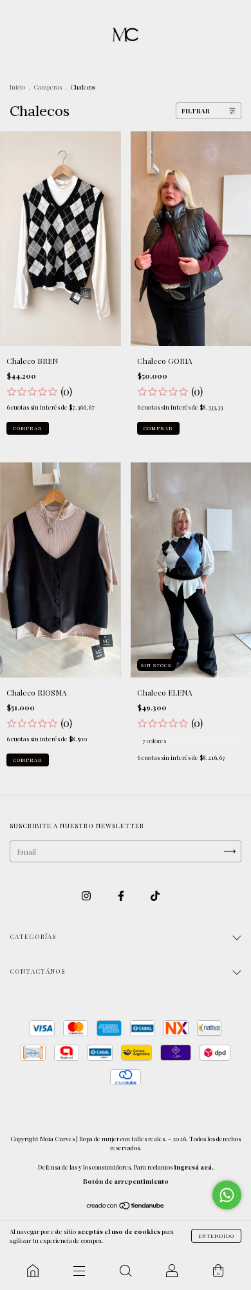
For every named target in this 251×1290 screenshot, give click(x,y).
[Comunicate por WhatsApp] (226, 1195)
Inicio (17, 86)
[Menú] (79, 1270)
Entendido (216, 1235)
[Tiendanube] (126, 1207)
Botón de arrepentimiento (126, 1181)
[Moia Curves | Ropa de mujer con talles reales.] (33, 1270)
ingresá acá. (194, 1166)
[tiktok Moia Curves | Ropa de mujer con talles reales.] (155, 896)
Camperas (47, 86)
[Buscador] (125, 1270)
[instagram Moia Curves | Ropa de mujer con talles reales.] (87, 896)
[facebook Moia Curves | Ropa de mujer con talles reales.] (122, 896)
